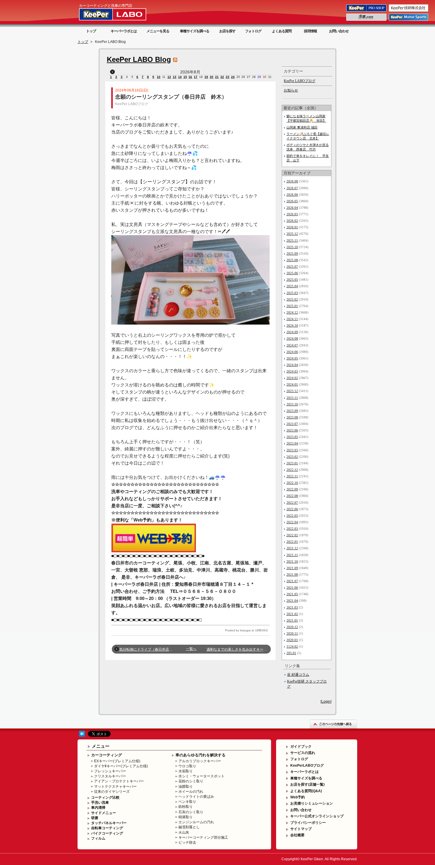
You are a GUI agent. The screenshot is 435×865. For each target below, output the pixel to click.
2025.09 (292, 253)
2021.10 (292, 561)
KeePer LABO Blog (139, 59)
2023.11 (292, 397)
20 (211, 76)
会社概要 (297, 835)
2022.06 (292, 509)
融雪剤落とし (189, 827)
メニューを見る (157, 31)
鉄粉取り (185, 807)
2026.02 (292, 220)
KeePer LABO (121, 14)
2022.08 (292, 496)
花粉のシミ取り (190, 781)
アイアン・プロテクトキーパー (119, 781)
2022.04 (292, 522)
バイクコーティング (107, 833)
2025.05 (292, 279)
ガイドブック (301, 746)
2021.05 (292, 594)
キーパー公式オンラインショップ (317, 816)
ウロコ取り (187, 766)
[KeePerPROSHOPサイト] (366, 11)
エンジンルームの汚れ (196, 822)
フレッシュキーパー (110, 771)
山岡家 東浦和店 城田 (302, 127)
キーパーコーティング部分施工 (203, 837)
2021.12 (292, 548)
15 (185, 76)
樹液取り (185, 817)
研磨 (94, 818)
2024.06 (292, 352)
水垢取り (185, 771)
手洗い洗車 (100, 802)
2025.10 (292, 247)
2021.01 (292, 620)
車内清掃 (98, 807)
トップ (91, 31)
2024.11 (292, 319)
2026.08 (292, 181)
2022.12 (292, 469)
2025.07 (292, 266)
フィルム (98, 838)
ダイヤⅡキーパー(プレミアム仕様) (121, 766)
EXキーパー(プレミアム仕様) (117, 761)
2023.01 (292, 463)
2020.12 (292, 627)
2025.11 (292, 240)
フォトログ (253, 31)
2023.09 (292, 411)
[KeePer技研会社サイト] (409, 11)
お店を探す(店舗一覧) (307, 784)
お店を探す (227, 31)
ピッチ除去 (187, 842)
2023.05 (292, 437)
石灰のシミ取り (190, 812)
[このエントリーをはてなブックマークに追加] (82, 736)
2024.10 (292, 325)
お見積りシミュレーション (311, 803)
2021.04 (292, 600)
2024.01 (292, 384)
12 (169, 76)
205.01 (291, 653)
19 (206, 76)
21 (217, 76)
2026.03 (292, 214)
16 (190, 76)
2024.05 (292, 358)
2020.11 (292, 633)
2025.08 (292, 260)
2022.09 (292, 489)
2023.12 (292, 391)
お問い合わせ (339, 31)
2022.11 (292, 476)
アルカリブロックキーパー (199, 761)
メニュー (100, 746)
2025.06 (292, 273)
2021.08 (292, 574)
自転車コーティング (107, 828)
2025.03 (292, 293)
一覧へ (191, 649)
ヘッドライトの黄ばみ (196, 797)
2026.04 (292, 207)
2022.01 (292, 541)
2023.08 (292, 417)
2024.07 (292, 345)
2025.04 (292, 286)
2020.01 (292, 640)
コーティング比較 (105, 797)
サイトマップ (301, 829)
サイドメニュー (103, 813)
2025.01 (292, 306)
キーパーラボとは (124, 31)
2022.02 (292, 535)
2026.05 (292, 201)
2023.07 (292, 424)
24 (233, 76)
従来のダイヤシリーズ (112, 791)
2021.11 (292, 555)
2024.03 (292, 371)
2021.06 (292, 587)
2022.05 (292, 515)
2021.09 (292, 568)
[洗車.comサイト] (366, 20)
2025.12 (292, 233)
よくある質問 (281, 31)
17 (195, 76)
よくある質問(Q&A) (306, 791)
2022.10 (292, 482)
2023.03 (292, 450)
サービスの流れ (302, 753)
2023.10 (292, 404)
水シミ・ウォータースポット (201, 776)
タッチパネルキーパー (109, 823)
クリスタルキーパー (110, 776)
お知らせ (291, 90)
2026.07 (292, 188)
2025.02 (292, 299)
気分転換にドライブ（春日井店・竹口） (151, 649)
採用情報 (310, 31)
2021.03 (292, 607)
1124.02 (292, 646)
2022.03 (292, 528)
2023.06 (292, 430)
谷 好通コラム (298, 675)
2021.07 (292, 581)
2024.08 (292, 338)
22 (222, 76)
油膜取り (185, 786)
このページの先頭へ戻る (333, 723)
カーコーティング (106, 755)
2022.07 (292, 502)
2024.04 (292, 365)
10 (158, 76)
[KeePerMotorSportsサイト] (409, 20)
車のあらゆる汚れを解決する (200, 755)
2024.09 (292, 332)
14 (180, 76)
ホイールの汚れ (190, 791)
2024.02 (292, 378)
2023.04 (292, 443)
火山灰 (183, 832)
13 (174, 76)
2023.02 (292, 456)
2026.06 (292, 194)
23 (227, 76)
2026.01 (292, 227)
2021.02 (292, 614)
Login (326, 701)
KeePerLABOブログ (307, 765)
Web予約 (297, 797)
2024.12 (292, 312)
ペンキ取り (187, 802)
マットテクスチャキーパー (115, 786)
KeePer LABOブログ (131, 104)
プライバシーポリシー (308, 823)
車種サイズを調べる (194, 31)
